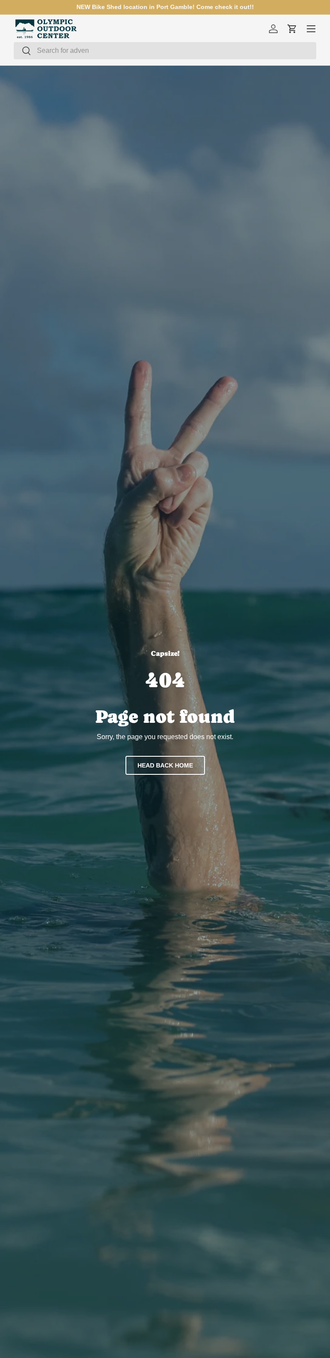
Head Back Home (165, 765)
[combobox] (165, 50)
